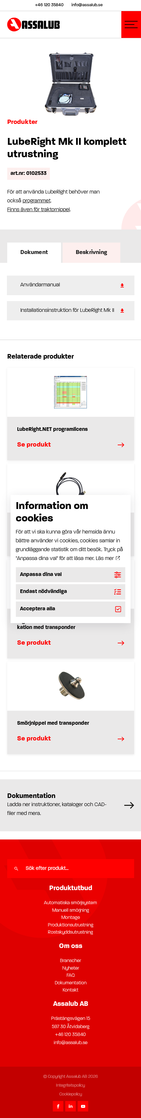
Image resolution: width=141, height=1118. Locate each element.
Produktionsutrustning (70, 925)
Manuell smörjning (70, 910)
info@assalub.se (71, 1043)
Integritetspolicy (70, 1085)
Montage (70, 917)
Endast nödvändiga (43, 592)
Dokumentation (71, 983)
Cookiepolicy (70, 1094)
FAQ (71, 975)
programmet (36, 201)
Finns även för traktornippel (38, 209)
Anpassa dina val (41, 574)
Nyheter (70, 968)
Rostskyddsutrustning (70, 932)
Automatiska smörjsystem (70, 903)
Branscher (70, 960)
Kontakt (70, 990)
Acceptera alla (37, 609)
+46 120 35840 (70, 1034)
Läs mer (105, 558)
